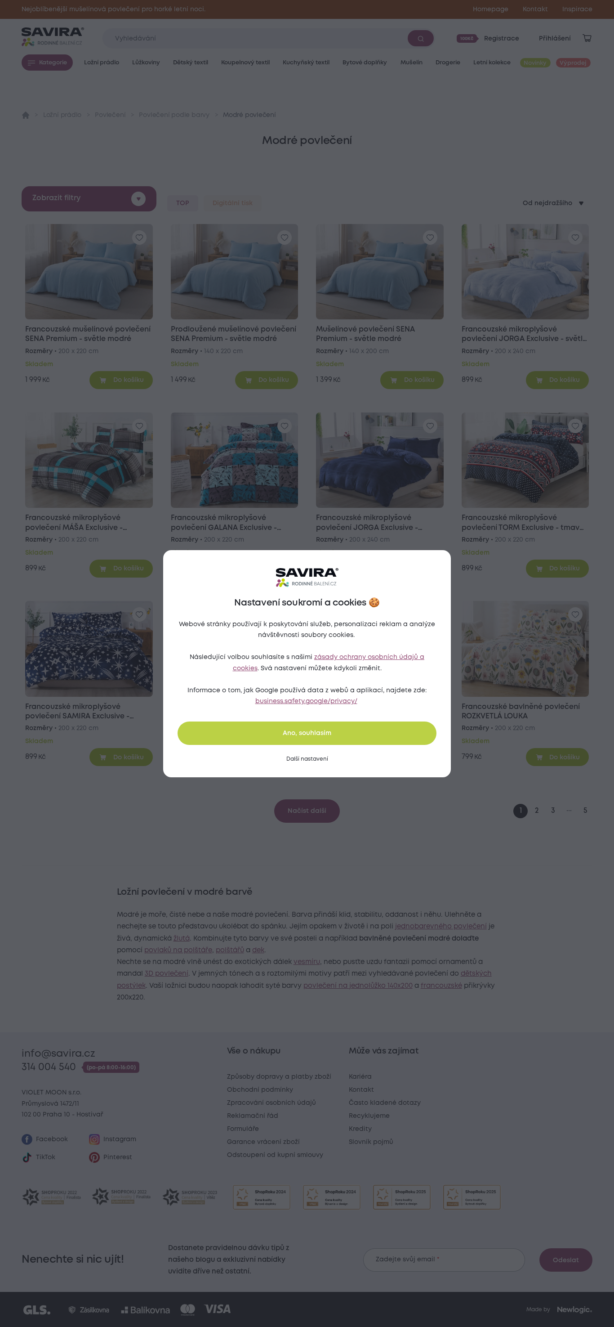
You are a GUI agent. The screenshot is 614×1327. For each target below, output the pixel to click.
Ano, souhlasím (307, 733)
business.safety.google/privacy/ (306, 701)
